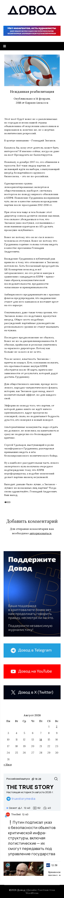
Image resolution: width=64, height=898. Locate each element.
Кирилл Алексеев (36, 102)
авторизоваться (40, 533)
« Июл (8, 764)
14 (41, 739)
